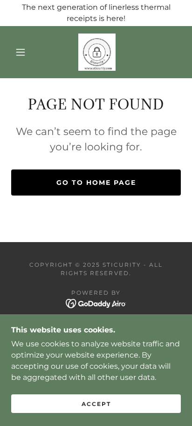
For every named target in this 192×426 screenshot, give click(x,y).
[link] (97, 52)
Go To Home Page (96, 182)
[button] (20, 52)
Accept (96, 403)
